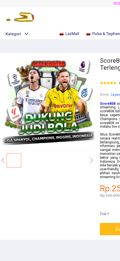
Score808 (108, 104)
